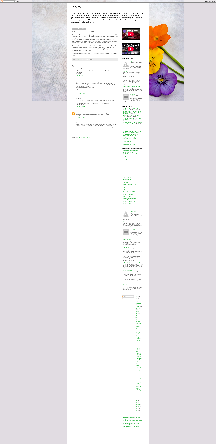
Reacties (125, 299)
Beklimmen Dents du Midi (128, 193)
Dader (137, 363)
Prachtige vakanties (127, 239)
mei (137, 317)
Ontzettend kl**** (138, 324)
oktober (138, 306)
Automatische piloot (139, 359)
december (138, 300)
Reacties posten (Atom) (84, 137)
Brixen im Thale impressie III (129, 201)
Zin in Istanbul (139, 396)
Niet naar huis (126, 255)
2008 (136, 410)
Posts (124, 296)
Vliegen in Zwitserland (128, 194)
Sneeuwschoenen (127, 196)
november (138, 303)
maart (137, 402)
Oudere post (115, 135)
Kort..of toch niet (138, 368)
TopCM (76, 7)
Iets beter (138, 321)
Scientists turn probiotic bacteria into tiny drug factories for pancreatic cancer (132, 132)
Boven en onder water (138, 342)
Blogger (129, 440)
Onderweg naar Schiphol (138, 383)
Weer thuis (138, 374)
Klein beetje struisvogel (139, 354)
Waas (137, 361)
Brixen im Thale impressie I (129, 205)
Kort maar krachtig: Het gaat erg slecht (131, 86)
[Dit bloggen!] (88, 59)
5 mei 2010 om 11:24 (80, 129)
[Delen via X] (89, 59)
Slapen (124, 79)
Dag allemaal (133, 61)
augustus (138, 311)
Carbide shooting (127, 177)
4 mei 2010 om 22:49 (80, 93)
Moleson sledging (127, 179)
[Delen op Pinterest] (92, 59)
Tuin (137, 335)
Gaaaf (137, 380)
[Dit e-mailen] (86, 59)
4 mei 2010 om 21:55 (80, 75)
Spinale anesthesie (127, 270)
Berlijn (124, 187)
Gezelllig (138, 328)
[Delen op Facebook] (91, 59)
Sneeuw (125, 186)
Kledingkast (138, 394)
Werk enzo (138, 345)
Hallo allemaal (133, 94)
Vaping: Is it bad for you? (128, 152)
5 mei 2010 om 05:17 (80, 106)
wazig (137, 351)
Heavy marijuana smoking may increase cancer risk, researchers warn (132, 138)
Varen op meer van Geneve (129, 191)
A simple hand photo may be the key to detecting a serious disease (131, 143)
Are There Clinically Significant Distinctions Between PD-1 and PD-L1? (132, 123)
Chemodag (125, 182)
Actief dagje (138, 378)
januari (138, 406)
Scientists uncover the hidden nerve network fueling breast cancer (131, 135)
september (138, 308)
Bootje (137, 398)
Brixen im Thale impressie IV (129, 199)
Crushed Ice (125, 71)
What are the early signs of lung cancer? (132, 150)
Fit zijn (137, 319)
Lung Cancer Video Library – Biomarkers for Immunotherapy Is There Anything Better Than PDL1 (133, 113)
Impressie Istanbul (138, 371)
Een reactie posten (78, 132)
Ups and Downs (138, 333)
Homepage (95, 135)
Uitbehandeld (126, 247)
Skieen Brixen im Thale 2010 (129, 184)
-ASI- (115, 440)
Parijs (124, 189)
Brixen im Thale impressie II (129, 203)
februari (138, 404)
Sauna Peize (139, 386)
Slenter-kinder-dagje (138, 348)
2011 (136, 296)
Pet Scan (125, 174)
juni (137, 315)
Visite (137, 330)
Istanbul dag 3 (139, 376)
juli (137, 313)
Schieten (125, 181)
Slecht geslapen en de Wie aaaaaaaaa (139, 390)
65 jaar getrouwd (138, 338)
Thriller (137, 365)
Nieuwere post (75, 135)
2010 (136, 298)
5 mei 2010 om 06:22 (80, 117)
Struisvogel (138, 356)
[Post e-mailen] (82, 59)
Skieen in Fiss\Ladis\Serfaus (129, 198)
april (137, 400)
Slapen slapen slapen (128, 278)
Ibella (77, 111)
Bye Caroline (126, 284)
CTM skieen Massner (127, 175)
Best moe (138, 326)
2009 (136, 408)
